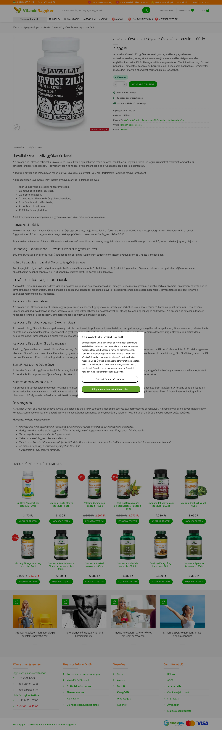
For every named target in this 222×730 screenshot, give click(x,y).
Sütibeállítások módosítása (110, 379)
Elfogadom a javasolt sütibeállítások (111, 389)
